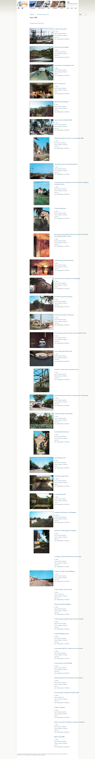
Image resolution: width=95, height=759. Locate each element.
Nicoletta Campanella (62, 33)
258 (58, 597)
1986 (58, 39)
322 (58, 304)
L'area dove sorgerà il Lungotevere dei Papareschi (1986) (66, 692)
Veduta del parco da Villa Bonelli (61, 101)
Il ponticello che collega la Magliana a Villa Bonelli (65, 530)
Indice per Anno (46, 14)
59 (57, 244)
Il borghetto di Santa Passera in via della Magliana (65, 512)
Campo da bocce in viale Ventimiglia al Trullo (64, 65)
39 (57, 730)
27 (57, 686)
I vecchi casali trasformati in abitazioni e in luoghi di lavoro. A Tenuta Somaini (71, 395)
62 (57, 520)
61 (57, 216)
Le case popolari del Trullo (60, 494)
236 (58, 579)
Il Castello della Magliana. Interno (61, 633)
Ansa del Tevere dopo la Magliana (61, 47)
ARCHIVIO (32, 14)
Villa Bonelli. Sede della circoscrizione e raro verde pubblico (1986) (68, 138)
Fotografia (60, 35)
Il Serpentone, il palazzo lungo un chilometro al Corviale (66, 369)
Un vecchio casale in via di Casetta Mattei (63, 663)
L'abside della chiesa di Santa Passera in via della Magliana (67, 278)
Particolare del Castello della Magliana (62, 604)
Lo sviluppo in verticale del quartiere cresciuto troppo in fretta (67, 556)
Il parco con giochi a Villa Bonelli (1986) (63, 120)
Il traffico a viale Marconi (59, 707)
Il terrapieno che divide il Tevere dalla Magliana (64, 571)
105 (58, 564)
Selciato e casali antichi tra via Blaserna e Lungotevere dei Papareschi (69, 722)
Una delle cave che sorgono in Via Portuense (64, 314)
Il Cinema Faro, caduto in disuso (61, 476)
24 (57, 700)
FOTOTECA (39, 14)
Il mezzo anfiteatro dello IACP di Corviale (63, 351)
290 (58, 671)
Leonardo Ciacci (61, 594)
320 (58, 440)
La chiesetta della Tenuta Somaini (61, 431)
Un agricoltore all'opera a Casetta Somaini (63, 413)
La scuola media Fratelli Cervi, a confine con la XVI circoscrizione (68, 648)
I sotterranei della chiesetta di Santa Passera (63, 260)
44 (57, 192)
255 (58, 612)
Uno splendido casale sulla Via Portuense (63, 296)
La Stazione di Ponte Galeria (60, 29)
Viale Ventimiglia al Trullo (59, 457)
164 (58, 172)
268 (58, 341)
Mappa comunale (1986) (59, 736)
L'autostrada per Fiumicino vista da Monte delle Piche (66, 164)
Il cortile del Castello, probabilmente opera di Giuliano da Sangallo (68, 618)
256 (58, 641)
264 (58, 656)
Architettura (65, 35)
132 (58, 37)
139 (58, 55)
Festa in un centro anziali (59, 83)
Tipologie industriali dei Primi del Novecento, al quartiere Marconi (68, 677)
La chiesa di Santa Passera (60, 208)
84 (57, 110)
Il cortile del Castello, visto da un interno (63, 589)
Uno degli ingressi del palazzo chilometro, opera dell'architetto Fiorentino (70, 333)
